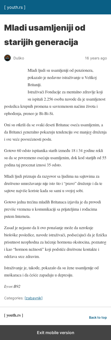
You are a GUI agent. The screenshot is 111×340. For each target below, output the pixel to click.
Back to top (98, 317)
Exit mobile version (55, 332)
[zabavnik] (34, 298)
